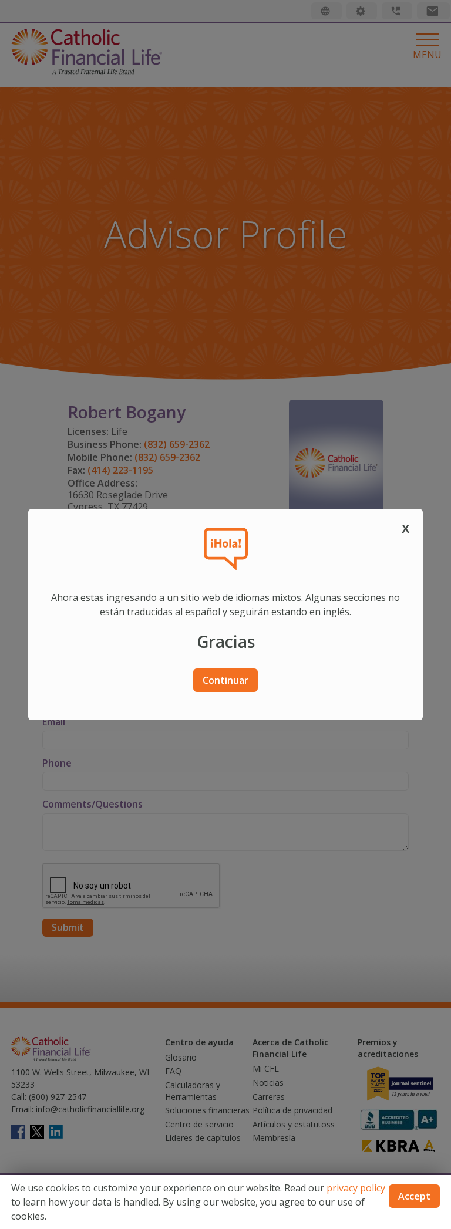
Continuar (225, 680)
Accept (414, 1196)
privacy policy (356, 1187)
